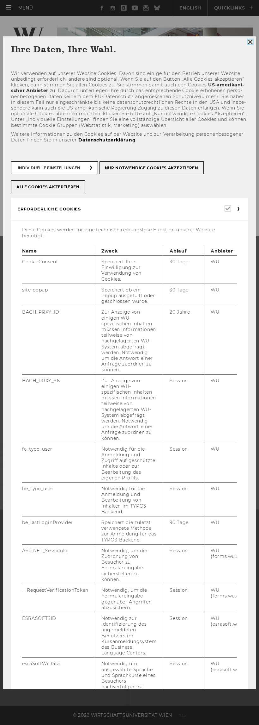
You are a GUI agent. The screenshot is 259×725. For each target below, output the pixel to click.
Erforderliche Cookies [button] (49, 208)
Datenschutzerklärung (107, 140)
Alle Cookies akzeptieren (48, 186)
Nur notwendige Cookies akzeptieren (151, 168)
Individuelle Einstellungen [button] (49, 168)
